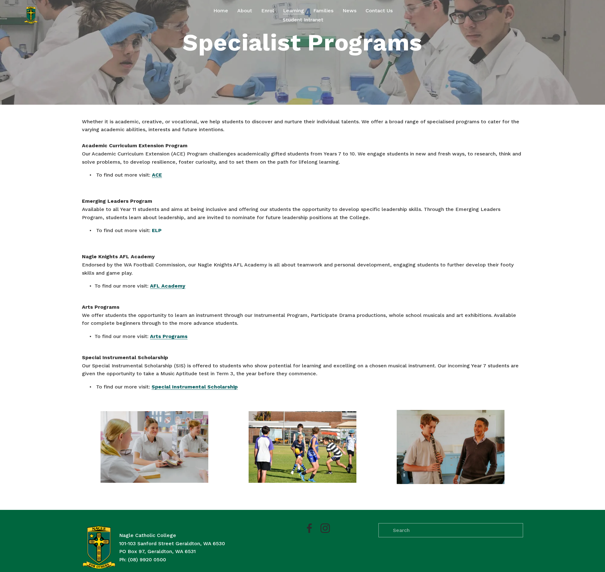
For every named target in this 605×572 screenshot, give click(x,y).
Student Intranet (303, 20)
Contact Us (379, 11)
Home (220, 11)
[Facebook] (309, 528)
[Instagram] (325, 528)
